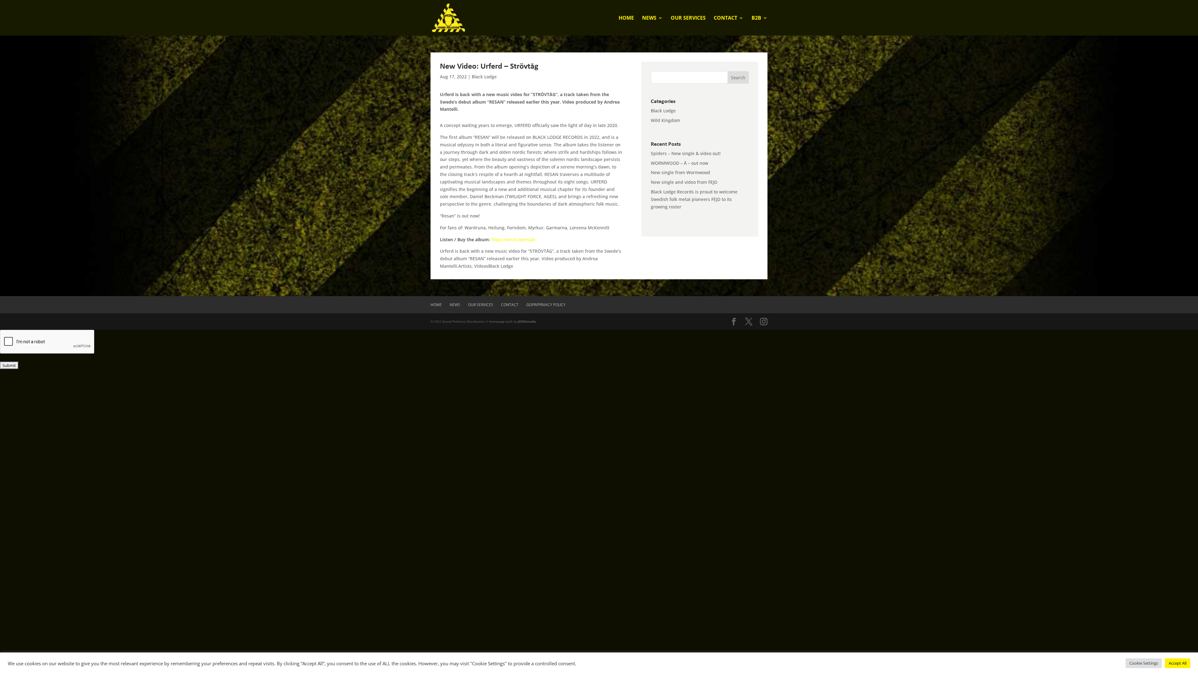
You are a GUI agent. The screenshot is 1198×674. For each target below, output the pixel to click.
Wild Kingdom (665, 120)
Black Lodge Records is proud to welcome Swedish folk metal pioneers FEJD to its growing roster (694, 199)
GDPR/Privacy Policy (546, 304)
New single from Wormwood (680, 172)
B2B (756, 18)
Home (626, 18)
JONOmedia (527, 321)
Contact (725, 18)
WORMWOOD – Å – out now (679, 163)
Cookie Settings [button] (1143, 663)
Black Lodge (484, 77)
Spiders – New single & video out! (686, 153)
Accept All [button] (1177, 663)
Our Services (688, 18)
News (649, 18)
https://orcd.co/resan (513, 239)
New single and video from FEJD (684, 182)
